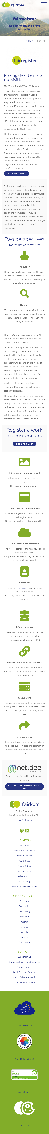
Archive (30, 870)
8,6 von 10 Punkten (24, 1058)
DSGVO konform (25, 1025)
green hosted (24, 1091)
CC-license (23, 587)
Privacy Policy (24, 876)
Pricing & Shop (24, 865)
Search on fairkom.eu (24, 982)
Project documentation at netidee (24, 786)
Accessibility (24, 881)
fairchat (24, 921)
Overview (24, 900)
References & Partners (24, 850)
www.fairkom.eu (25, 819)
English (41, 40)
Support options (24, 966)
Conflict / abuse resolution (24, 977)
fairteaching (24, 911)
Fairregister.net (17, 173)
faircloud (24, 916)
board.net (24, 937)
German (30, 40)
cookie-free (24, 1125)
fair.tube (24, 931)
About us (24, 845)
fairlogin (25, 926)
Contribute (24, 860)
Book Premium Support (24, 972)
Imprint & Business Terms (24, 886)
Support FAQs (24, 956)
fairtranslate (24, 942)
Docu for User (24, 444)
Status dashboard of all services (24, 961)
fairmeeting (24, 906)
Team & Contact (24, 855)
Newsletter (20, 870)
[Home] (13, 4)
